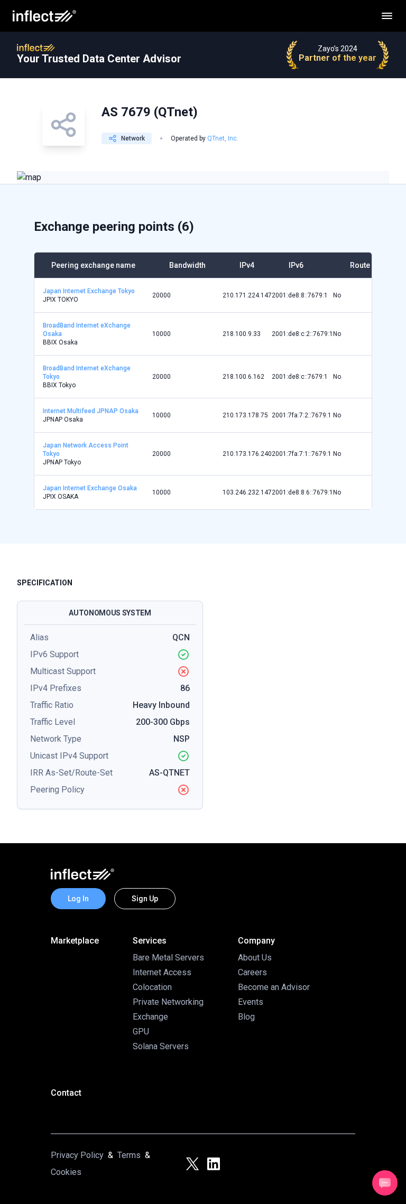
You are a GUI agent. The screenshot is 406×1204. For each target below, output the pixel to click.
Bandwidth (187, 265)
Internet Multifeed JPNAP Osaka (91, 411)
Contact (66, 1093)
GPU (141, 1031)
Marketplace (75, 941)
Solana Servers (161, 1046)
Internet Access (162, 972)
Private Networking (168, 1002)
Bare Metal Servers (168, 958)
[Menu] (387, 15)
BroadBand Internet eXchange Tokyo (87, 372)
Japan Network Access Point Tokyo (85, 450)
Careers (252, 972)
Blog (246, 1017)
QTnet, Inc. (222, 138)
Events (250, 1002)
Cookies (66, 1172)
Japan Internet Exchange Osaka (90, 488)
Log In (78, 898)
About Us (255, 958)
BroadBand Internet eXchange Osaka (87, 330)
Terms (129, 1155)
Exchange (150, 1017)
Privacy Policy (77, 1155)
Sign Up (145, 898)
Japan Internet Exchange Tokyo (89, 291)
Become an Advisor (274, 987)
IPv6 (296, 265)
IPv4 (246, 265)
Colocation (152, 987)
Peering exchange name (93, 265)
